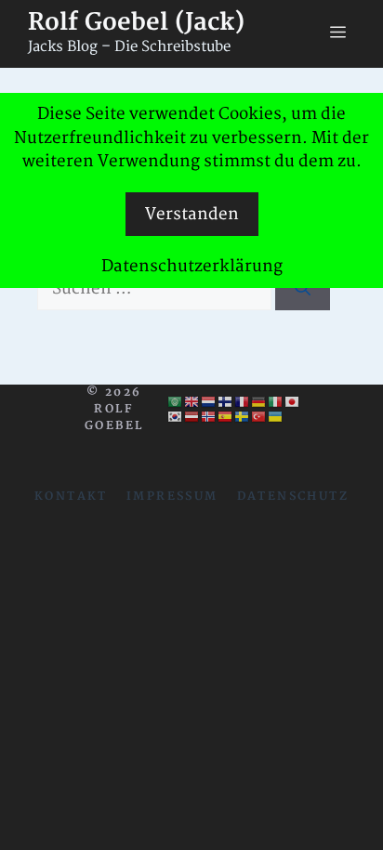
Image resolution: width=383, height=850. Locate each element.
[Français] (242, 402)
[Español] (226, 417)
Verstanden (192, 214)
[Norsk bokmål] (209, 417)
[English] (192, 402)
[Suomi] (226, 402)
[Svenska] (242, 417)
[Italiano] (276, 402)
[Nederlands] (209, 402)
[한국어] (175, 417)
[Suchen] (302, 289)
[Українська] (276, 417)
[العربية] (175, 402)
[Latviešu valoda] (192, 417)
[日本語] (292, 402)
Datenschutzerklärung (192, 266)
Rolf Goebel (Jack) (136, 22)
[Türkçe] (259, 417)
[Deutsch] (259, 402)
